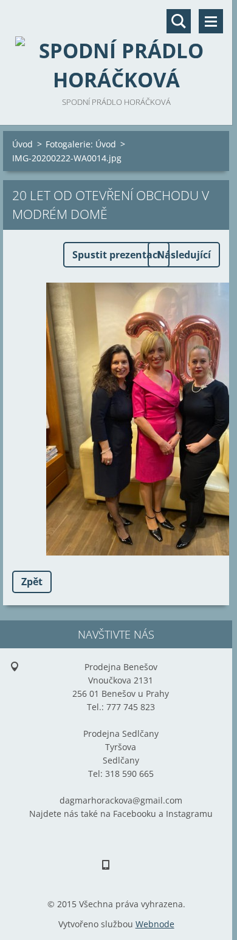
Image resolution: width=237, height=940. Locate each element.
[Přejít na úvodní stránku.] (116, 47)
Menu (211, 21)
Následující (184, 254)
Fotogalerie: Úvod (81, 144)
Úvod (22, 144)
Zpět (32, 581)
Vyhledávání (179, 21)
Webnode (155, 924)
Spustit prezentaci (116, 254)
